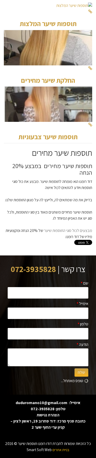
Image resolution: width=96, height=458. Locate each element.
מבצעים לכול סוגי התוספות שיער (68, 230)
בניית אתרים (60, 449)
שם (84, 283)
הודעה (82, 344)
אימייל (82, 303)
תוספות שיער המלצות (48, 23)
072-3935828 (43, 409)
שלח (81, 372)
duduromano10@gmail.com (41, 402)
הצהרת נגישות (48, 415)
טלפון (83, 324)
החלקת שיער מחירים (48, 80)
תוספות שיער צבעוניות (48, 136)
